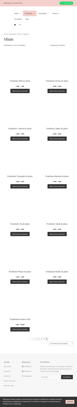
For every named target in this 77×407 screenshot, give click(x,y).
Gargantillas (42, 13)
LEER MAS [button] (17, 404)
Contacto (7, 371)
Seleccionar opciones (20, 91)
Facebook (27, 366)
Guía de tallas (9, 385)
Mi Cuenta (7, 366)
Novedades (18, 19)
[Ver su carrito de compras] (15, 24)
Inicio (6, 34)
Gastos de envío (10, 381)
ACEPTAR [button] (70, 402)
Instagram (28, 376)
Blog (27, 19)
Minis (20, 34)
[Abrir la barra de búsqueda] (20, 24)
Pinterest (27, 371)
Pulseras (55, 13)
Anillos (16, 13)
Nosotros (7, 376)
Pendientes (28, 13)
